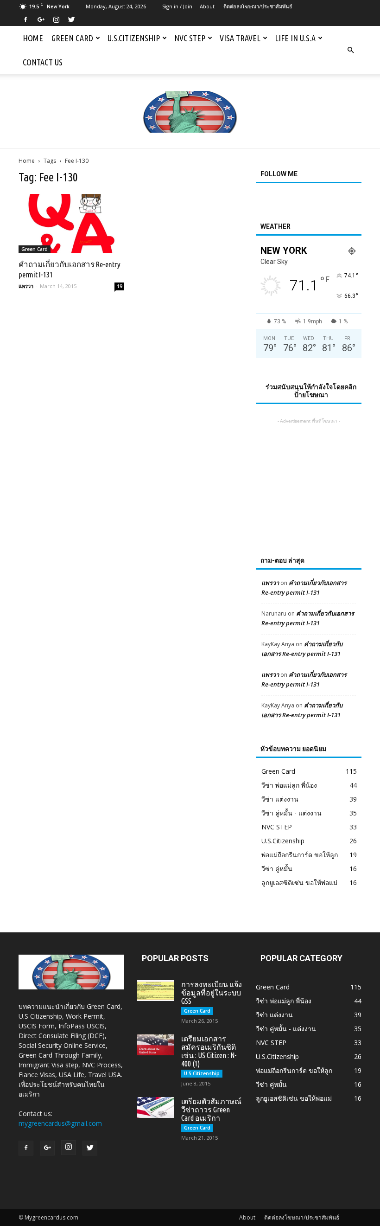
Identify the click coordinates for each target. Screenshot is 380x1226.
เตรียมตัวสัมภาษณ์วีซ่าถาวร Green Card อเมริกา (211, 1109)
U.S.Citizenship (134, 38)
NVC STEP (189, 38)
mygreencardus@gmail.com (60, 1123)
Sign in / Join (177, 6)
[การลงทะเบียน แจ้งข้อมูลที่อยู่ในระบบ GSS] (155, 990)
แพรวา (26, 285)
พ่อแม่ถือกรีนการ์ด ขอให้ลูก (299, 854)
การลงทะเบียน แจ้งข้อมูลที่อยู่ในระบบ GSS (211, 992)
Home (33, 38)
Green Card (72, 38)
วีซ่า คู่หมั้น (276, 868)
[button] (350, 50)
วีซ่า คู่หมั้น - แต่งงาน (291, 813)
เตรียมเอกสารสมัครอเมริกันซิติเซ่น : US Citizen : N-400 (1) (208, 1051)
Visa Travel (240, 38)
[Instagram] (56, 19)
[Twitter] (71, 19)
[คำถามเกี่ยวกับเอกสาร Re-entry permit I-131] (71, 223)
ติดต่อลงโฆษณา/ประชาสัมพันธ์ (257, 6)
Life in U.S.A (295, 38)
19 (119, 286)
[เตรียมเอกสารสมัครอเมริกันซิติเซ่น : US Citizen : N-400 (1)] (155, 1044)
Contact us (43, 62)
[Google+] (41, 19)
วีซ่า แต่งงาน (279, 799)
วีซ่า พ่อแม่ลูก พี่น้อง (289, 785)
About (207, 6)
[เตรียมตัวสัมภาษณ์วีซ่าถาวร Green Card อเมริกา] (155, 1107)
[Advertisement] (308, 472)
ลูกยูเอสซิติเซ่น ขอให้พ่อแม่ (299, 882)
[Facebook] (25, 19)
